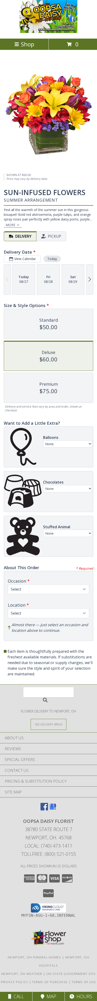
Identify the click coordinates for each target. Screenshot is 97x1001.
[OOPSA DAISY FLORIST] (48, 31)
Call (17, 996)
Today (52, 258)
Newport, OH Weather (21, 974)
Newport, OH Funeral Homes (34, 957)
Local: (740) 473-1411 (48, 846)
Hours (83, 996)
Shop (27, 44)
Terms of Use (84, 982)
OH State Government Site (71, 974)
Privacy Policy (14, 982)
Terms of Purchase (50, 982)
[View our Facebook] (44, 809)
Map (50, 996)
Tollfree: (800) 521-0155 (48, 854)
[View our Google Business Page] (53, 809)
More (10, 225)
